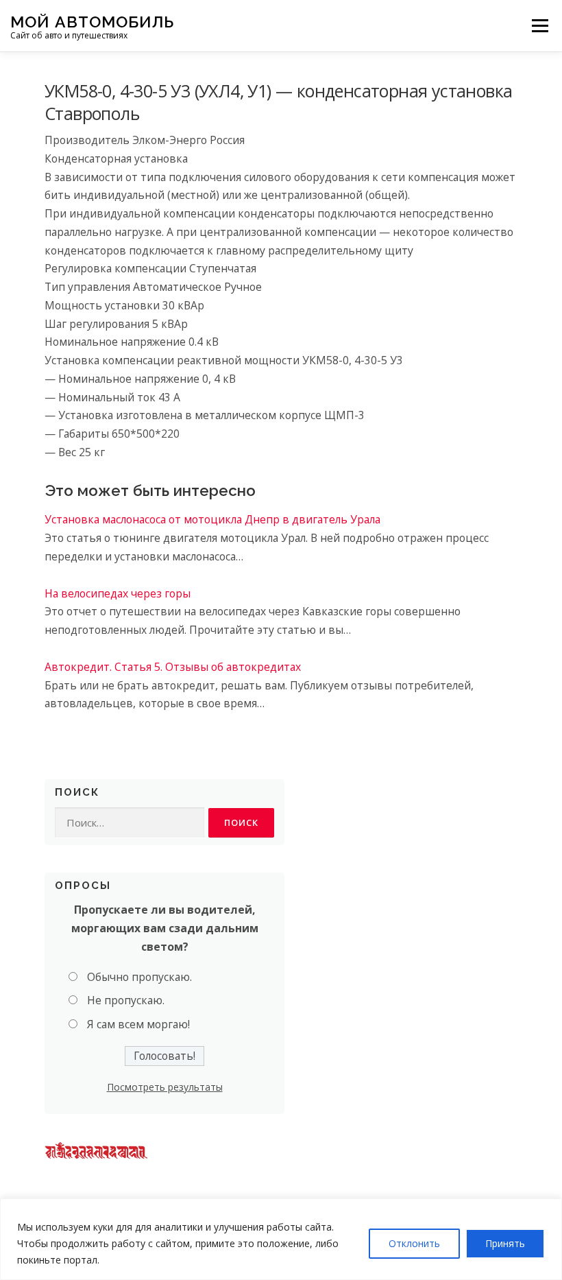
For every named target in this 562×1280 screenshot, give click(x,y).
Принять (505, 1243)
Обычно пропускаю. (139, 976)
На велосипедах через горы (118, 593)
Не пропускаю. (125, 1000)
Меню (540, 25)
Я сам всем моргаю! (138, 1024)
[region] (281, 1239)
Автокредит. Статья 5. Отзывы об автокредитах (173, 666)
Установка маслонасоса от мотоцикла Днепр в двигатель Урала (212, 519)
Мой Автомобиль (92, 21)
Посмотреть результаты (165, 1086)
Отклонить (414, 1243)
